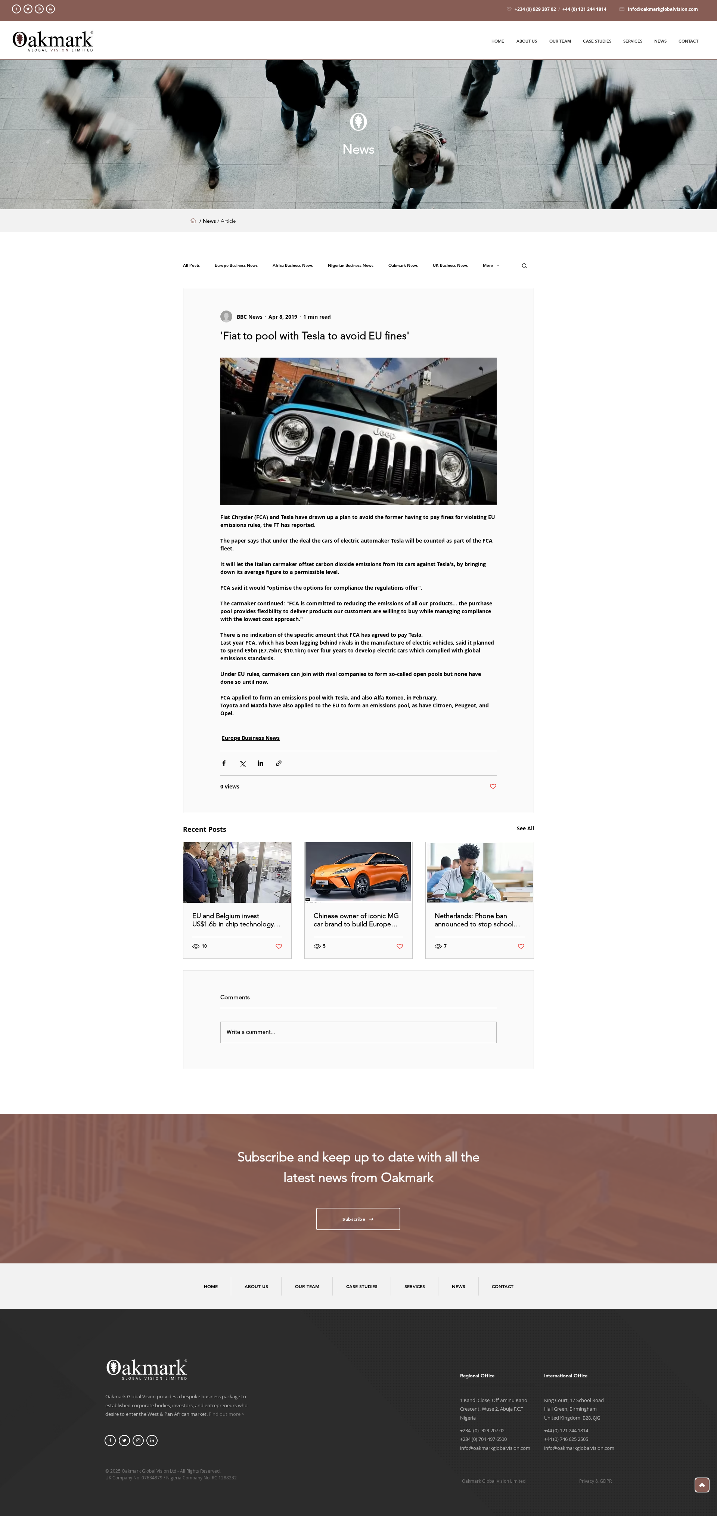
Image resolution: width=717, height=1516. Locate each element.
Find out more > (226, 1414)
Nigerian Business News (350, 265)
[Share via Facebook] (223, 763)
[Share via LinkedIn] (260, 763)
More (488, 265)
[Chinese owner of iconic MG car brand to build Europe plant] (359, 872)
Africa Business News (293, 265)
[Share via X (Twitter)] (242, 763)
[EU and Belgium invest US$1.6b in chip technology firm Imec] (237, 872)
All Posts (191, 265)
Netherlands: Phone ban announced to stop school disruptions (474, 920)
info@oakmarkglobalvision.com (495, 1448)
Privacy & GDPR (595, 1481)
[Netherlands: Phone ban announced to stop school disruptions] (480, 872)
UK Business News (450, 265)
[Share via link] (278, 763)
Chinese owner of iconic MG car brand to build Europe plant (356, 920)
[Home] (16, 8)
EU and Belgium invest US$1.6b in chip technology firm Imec (233, 920)
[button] (524, 265)
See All (525, 828)
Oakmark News (403, 265)
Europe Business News (236, 265)
